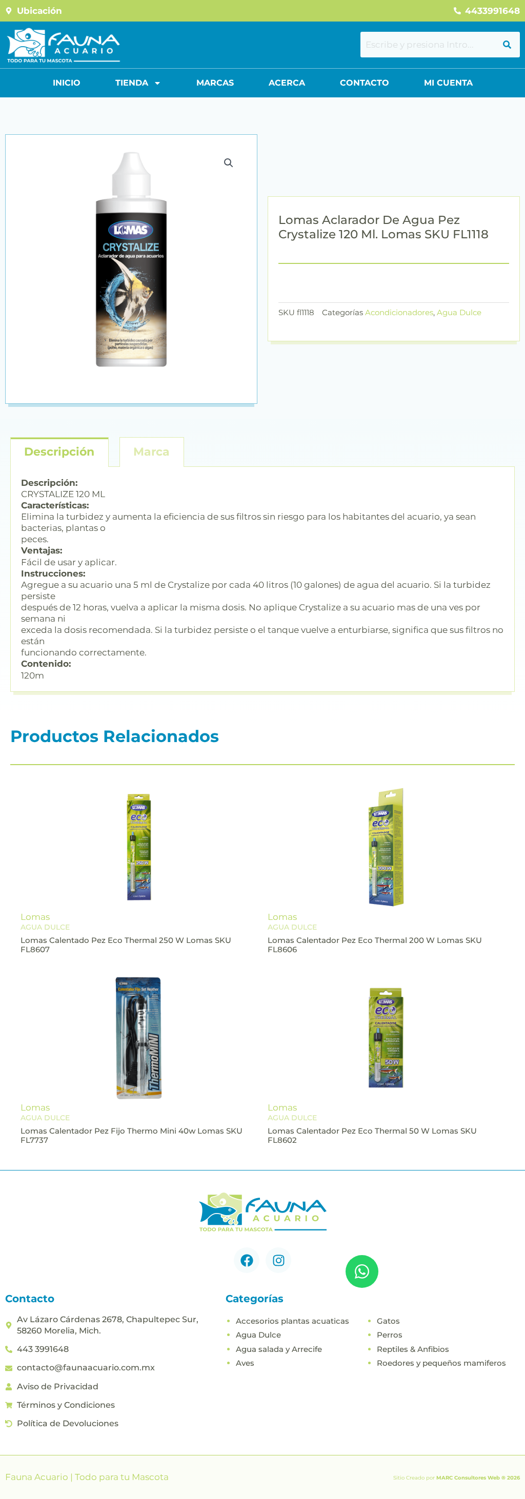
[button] (228, 163)
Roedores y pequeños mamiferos (441, 1363)
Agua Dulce (459, 312)
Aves (245, 1363)
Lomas (35, 917)
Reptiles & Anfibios (413, 1349)
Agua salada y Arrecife (279, 1349)
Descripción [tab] (59, 452)
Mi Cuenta (448, 83)
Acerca (287, 83)
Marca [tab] (151, 452)
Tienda (131, 83)
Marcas (215, 83)
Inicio (66, 83)
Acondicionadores (399, 312)
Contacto (364, 83)
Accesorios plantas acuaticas (292, 1321)
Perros (389, 1335)
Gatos (388, 1321)
